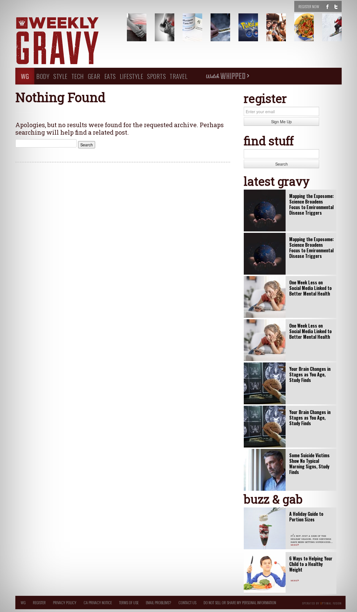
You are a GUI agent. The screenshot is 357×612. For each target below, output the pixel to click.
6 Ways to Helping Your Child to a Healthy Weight (310, 564)
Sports (156, 76)
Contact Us (187, 602)
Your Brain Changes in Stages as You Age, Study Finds (310, 374)
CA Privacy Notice (98, 602)
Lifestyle (131, 76)
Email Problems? (158, 602)
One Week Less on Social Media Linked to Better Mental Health (310, 288)
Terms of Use (129, 602)
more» (295, 544)
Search (281, 164)
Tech (77, 76)
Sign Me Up (281, 121)
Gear (94, 76)
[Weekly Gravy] (67, 41)
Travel (178, 76)
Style (60, 76)
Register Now (308, 6)
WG (25, 76)
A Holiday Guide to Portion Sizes (306, 517)
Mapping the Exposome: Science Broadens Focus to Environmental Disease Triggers (311, 204)
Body (42, 76)
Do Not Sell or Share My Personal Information (240, 602)
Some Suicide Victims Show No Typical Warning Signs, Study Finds (309, 463)
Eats (110, 76)
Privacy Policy (64, 602)
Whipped (227, 76)
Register (39, 602)
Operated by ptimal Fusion (322, 603)
